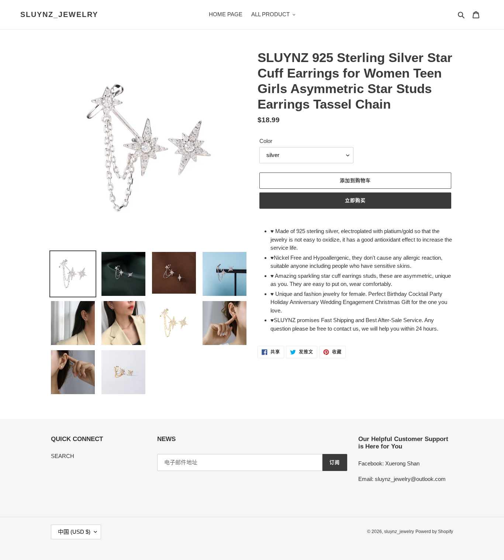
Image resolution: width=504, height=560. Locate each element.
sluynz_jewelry (59, 14)
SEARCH (62, 456)
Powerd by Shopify (434, 531)
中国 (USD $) (74, 532)
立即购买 (355, 200)
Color (265, 141)
